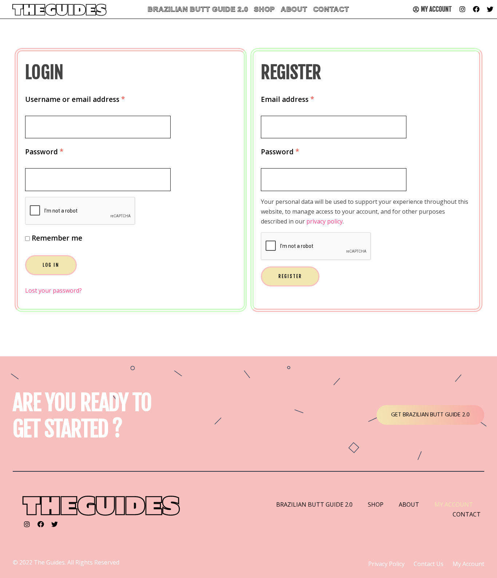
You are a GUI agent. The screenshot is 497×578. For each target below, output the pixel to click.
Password (44, 152)
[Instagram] (462, 9)
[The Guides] (101, 505)
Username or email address (75, 99)
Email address (287, 99)
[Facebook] (476, 9)
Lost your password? (53, 290)
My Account (436, 9)
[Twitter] (490, 9)
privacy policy (324, 221)
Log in (51, 265)
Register (290, 276)
